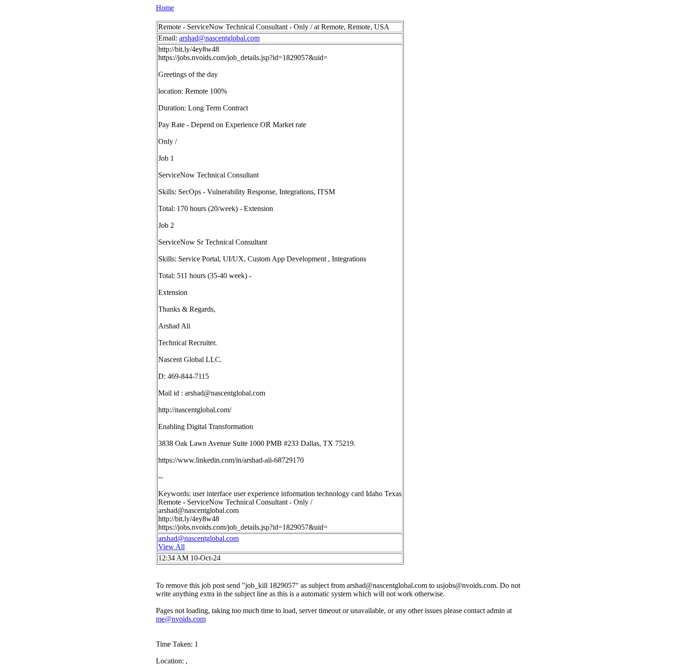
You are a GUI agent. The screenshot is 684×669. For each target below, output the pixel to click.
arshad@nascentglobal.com (219, 38)
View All (171, 547)
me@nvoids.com (181, 619)
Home (165, 8)
